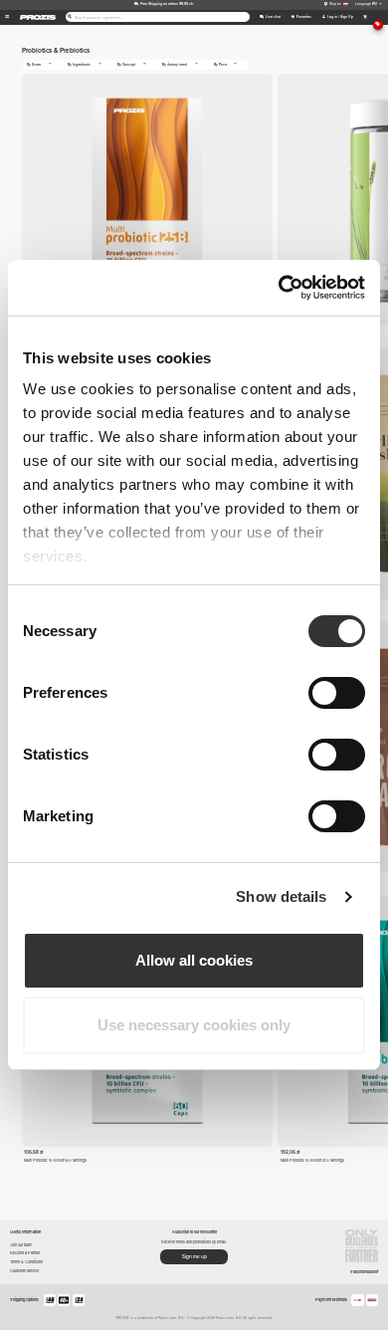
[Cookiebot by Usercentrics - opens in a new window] (279, 288)
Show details (281, 896)
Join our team (21, 1244)
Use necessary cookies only (194, 1024)
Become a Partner (25, 1252)
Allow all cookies (194, 960)
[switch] (336, 693)
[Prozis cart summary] (364, 17)
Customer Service (24, 1270)
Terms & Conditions (26, 1261)
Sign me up (194, 1256)
